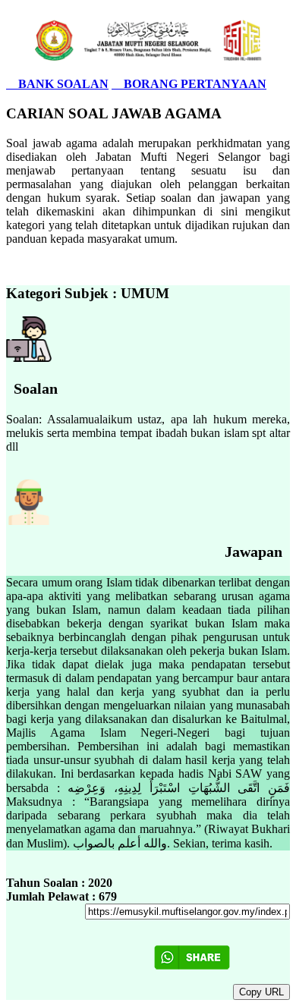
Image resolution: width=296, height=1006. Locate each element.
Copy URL (261, 992)
